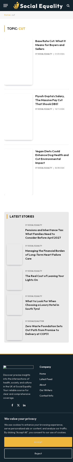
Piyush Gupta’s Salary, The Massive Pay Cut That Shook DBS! (49, 100)
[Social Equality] (38, 5)
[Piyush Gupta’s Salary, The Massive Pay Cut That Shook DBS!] (18, 117)
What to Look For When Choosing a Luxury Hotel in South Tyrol (42, 305)
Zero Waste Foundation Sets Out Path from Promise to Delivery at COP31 (43, 330)
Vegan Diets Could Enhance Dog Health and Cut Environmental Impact (52, 157)
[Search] (68, 5)
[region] (36, 437)
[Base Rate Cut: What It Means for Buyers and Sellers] (18, 62)
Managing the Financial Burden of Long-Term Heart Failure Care (45, 254)
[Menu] (5, 5)
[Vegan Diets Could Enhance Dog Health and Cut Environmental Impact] (18, 172)
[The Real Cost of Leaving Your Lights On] (14, 279)
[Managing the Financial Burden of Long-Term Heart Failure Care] (14, 254)
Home (7, 15)
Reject (38, 453)
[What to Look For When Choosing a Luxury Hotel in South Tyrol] (14, 304)
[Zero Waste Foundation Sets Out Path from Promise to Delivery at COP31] (14, 329)
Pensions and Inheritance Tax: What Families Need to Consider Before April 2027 (44, 234)
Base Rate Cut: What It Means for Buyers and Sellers (50, 45)
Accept (38, 441)
